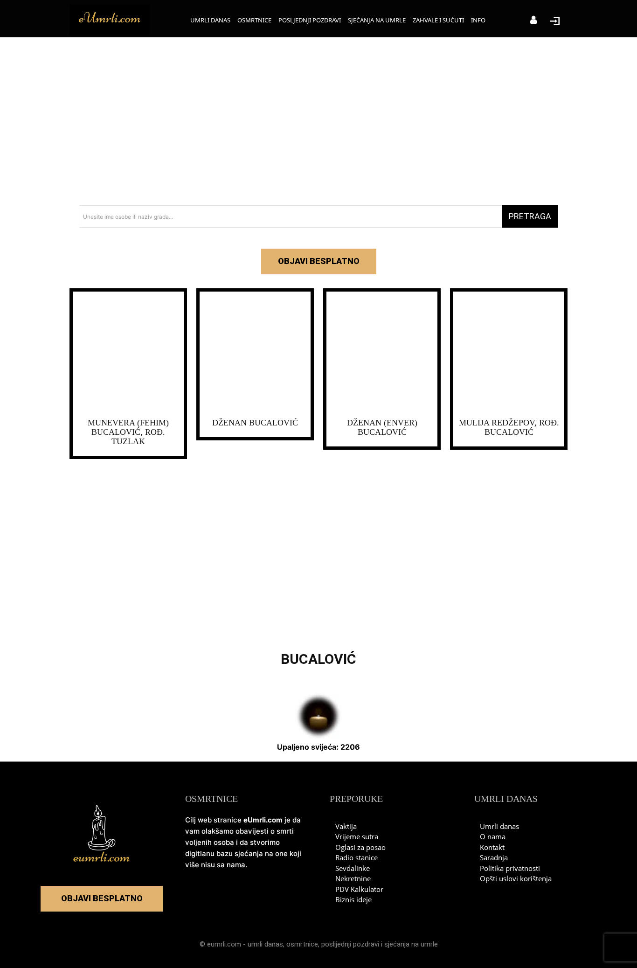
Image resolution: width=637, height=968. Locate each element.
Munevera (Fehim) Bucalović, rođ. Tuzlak (128, 432)
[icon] (533, 21)
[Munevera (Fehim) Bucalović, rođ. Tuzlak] (128, 353)
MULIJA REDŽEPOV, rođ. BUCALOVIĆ (509, 427)
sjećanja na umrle (411, 944)
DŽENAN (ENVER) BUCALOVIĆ (382, 427)
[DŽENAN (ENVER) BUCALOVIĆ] (381, 353)
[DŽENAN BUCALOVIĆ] (255, 353)
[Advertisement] (318, 121)
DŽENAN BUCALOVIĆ (255, 422)
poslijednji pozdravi (350, 944)
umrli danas (265, 944)
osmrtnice (302, 944)
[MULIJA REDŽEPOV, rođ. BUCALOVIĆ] (508, 353)
